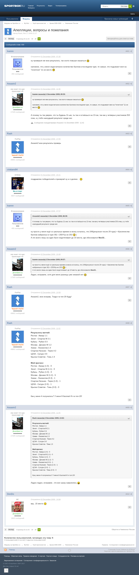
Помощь (12, 550)
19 (32, 39)
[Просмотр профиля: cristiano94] (17, 183)
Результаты (41, 5)
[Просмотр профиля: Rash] (17, 147)
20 (35, 39)
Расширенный (133, 6)
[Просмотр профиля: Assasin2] (17, 99)
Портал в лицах (51, 556)
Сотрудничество (64, 556)
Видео (50, 5)
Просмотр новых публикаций (116, 19)
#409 (128, 407)
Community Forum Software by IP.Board (121, 549)
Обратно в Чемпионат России (123, 529)
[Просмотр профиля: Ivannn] (17, 63)
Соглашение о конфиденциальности (121, 545)
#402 (128, 84)
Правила (105, 545)
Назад (11, 38)
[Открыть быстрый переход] (132, 19)
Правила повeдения (30, 556)
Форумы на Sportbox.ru (12, 545)
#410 (128, 494)
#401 (128, 51)
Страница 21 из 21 (23, 39)
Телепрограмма (61, 5)
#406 (128, 249)
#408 (128, 323)
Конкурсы (31, 8)
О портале (41, 556)
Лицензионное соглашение (13, 560)
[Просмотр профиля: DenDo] (17, 507)
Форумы (26, 19)
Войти (133, 14)
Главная (31, 5)
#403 (128, 134)
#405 (128, 206)
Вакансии (53, 560)
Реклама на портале (78, 556)
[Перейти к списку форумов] (14, 5)
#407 (128, 287)
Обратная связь (16, 556)
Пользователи (12, 19)
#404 (128, 170)
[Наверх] (69, 550)
